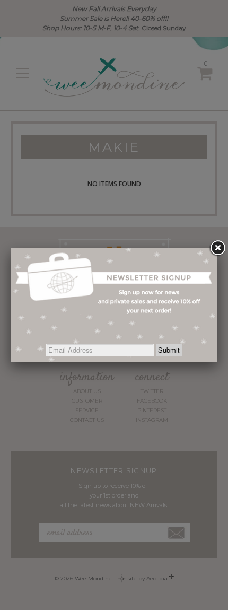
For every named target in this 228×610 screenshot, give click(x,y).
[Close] (217, 248)
